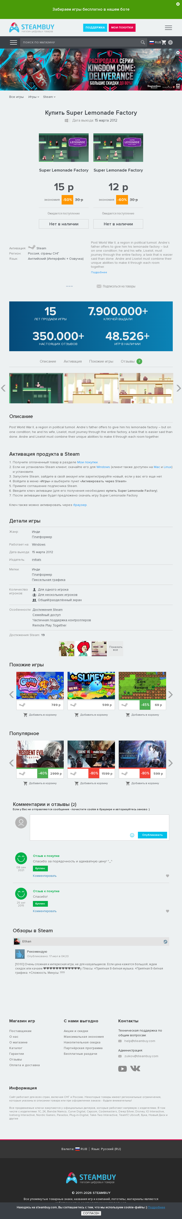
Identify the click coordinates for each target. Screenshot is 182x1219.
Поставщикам (20, 1031)
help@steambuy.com (139, 1041)
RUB (158, 42)
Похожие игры (101, 361)
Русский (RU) (111, 1149)
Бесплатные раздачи (80, 1054)
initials (36, 560)
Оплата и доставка (24, 1065)
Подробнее (99, 272)
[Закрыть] (178, 4)
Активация (73, 361)
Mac (157, 467)
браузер (80, 505)
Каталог (15, 1048)
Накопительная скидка (82, 1042)
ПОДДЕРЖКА (95, 27)
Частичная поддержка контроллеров (61, 620)
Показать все (115, 648)
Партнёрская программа (83, 1048)
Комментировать (44, 876)
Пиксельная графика (48, 580)
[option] (36, 388)
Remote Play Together (49, 625)
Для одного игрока (53, 589)
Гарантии (16, 1054)
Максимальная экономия (84, 1037)
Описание (48, 361)
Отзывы (130, 361)
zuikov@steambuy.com (141, 1056)
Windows (103, 467)
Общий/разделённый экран (60, 600)
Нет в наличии (63, 224)
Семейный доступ (46, 615)
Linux (168, 467)
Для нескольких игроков (57, 595)
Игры (32, 97)
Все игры (16, 97)
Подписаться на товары (119, 286)
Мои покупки (87, 462)
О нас (13, 1037)
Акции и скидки (76, 1031)
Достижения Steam (47, 610)
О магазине (18, 1042)
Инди (36, 532)
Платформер (42, 537)
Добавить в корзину (43, 715)
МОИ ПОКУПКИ (122, 27)
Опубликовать (152, 835)
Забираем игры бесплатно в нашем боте (91, 9)
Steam (48, 97)
